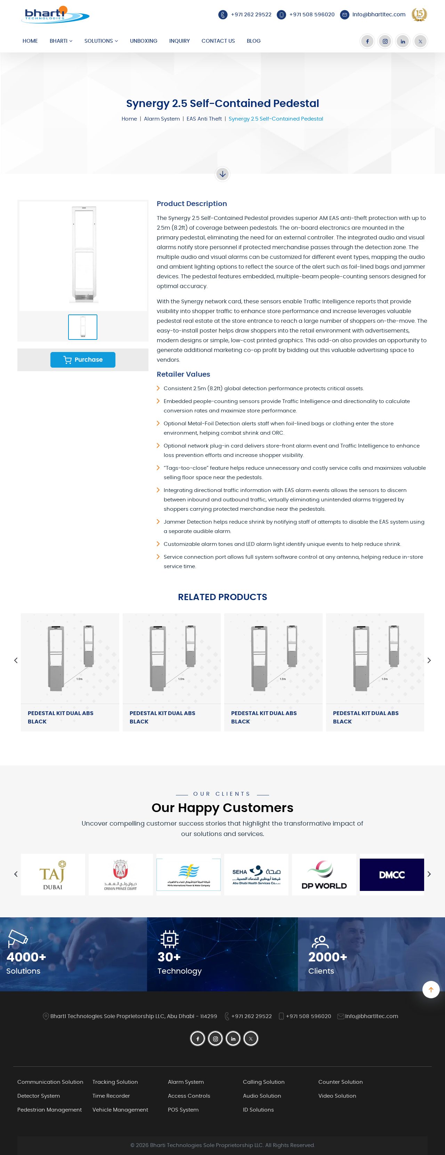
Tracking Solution (115, 1082)
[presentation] (16, 660)
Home (30, 41)
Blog (254, 41)
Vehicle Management (120, 1110)
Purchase (88, 360)
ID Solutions (258, 1110)
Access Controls (189, 1096)
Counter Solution (340, 1082)
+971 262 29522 (251, 1016)
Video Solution (337, 1096)
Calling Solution (264, 1082)
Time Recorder (111, 1096)
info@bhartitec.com (371, 1016)
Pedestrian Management (49, 1110)
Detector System (38, 1096)
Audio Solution (262, 1096)
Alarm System (162, 119)
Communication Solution (50, 1082)
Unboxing (143, 41)
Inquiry (179, 41)
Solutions (98, 41)
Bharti (58, 41)
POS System (183, 1110)
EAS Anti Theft (204, 119)
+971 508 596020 (308, 1016)
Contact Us (218, 41)
